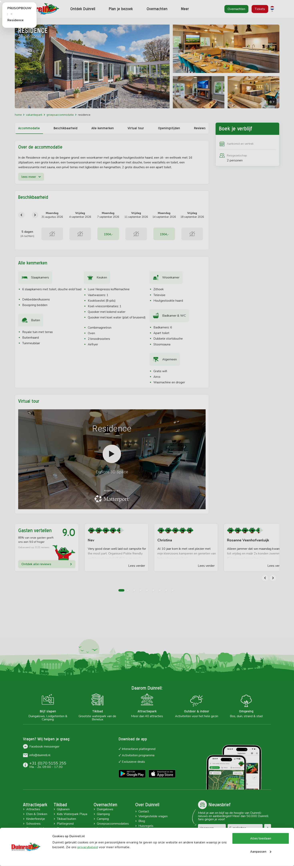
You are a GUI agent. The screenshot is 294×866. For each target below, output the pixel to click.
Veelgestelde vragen (153, 816)
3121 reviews (42, 547)
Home (18, 115)
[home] (39, 9)
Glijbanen (63, 809)
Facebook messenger (44, 746)
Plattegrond (65, 823)
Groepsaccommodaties (113, 823)
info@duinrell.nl (39, 755)
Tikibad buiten (66, 819)
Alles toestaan (260, 838)
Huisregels (145, 826)
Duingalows (105, 809)
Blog (141, 821)
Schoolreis (33, 823)
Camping (103, 819)
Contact (143, 811)
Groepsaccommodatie (60, 115)
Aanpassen (258, 851)
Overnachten (105, 804)
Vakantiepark (34, 115)
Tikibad (60, 804)
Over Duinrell (147, 804)
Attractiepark (35, 804)
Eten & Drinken (36, 814)
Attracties (33, 809)
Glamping (103, 814)
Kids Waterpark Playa (72, 814)
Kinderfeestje (35, 819)
